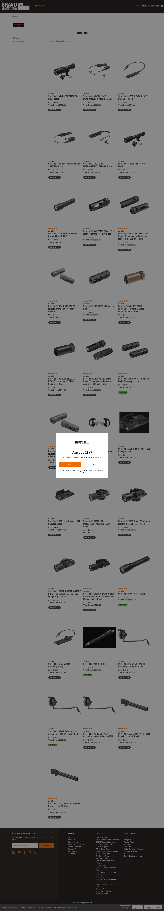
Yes (69, 464)
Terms (90, 470)
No (94, 464)
